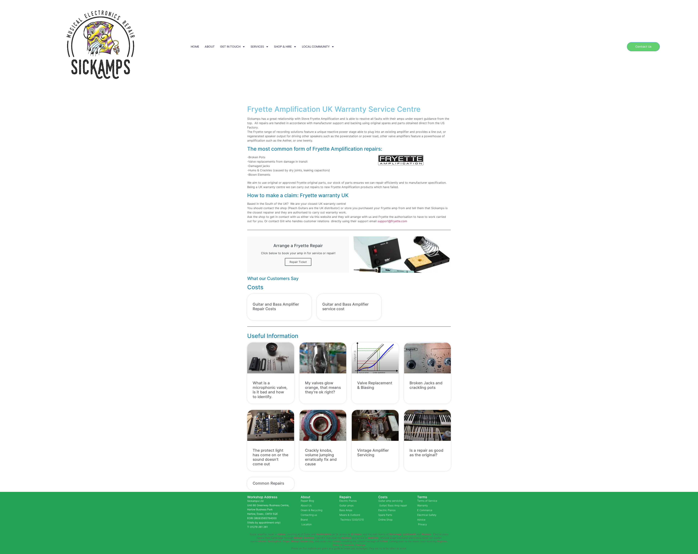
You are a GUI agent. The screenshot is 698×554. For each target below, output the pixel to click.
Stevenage (395, 534)
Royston (426, 534)
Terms (422, 497)
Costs (383, 497)
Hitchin (262, 541)
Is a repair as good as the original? (426, 452)
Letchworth (409, 534)
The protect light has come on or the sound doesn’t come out (270, 457)
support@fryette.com (392, 221)
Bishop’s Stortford (304, 537)
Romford (346, 537)
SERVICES (257, 47)
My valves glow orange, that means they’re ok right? (323, 387)
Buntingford (274, 541)
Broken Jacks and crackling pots (426, 385)
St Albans (356, 534)
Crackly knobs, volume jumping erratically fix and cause (321, 457)
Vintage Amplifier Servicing (373, 452)
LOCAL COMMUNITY (316, 47)
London (336, 541)
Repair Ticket (298, 262)
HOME (195, 47)
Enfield (384, 541)
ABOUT (210, 47)
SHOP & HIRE (283, 47)
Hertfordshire (324, 534)
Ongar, (286, 541)
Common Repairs (268, 483)
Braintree (373, 537)
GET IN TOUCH (230, 47)
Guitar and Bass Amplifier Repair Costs (276, 306)
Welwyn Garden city (302, 541)
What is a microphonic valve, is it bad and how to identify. (270, 390)
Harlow (282, 534)
